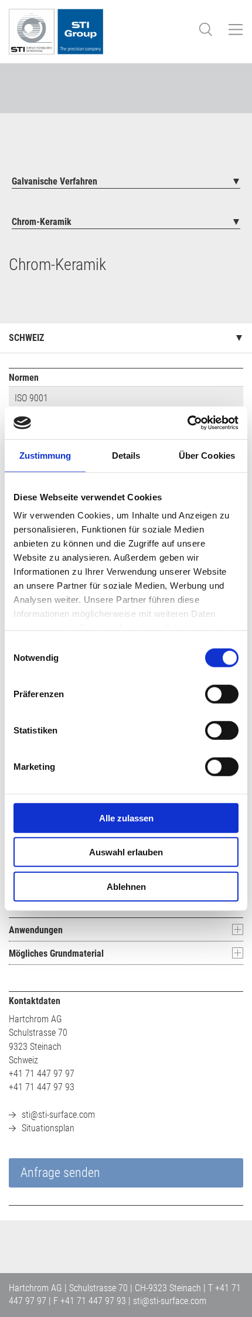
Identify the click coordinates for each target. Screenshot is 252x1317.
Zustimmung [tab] (45, 455)
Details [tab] (126, 455)
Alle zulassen (126, 818)
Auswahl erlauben (126, 852)
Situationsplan (48, 1128)
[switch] (222, 693)
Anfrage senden (60, 1172)
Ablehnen (126, 886)
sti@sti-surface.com (58, 1114)
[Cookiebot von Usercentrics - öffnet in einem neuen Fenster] (187, 423)
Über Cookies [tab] (207, 455)
